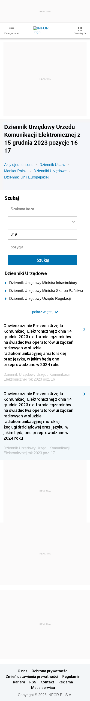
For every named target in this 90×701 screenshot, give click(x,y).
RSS (32, 682)
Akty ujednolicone (18, 165)
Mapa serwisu (43, 687)
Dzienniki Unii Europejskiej (26, 177)
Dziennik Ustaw (52, 165)
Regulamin (71, 676)
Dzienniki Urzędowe (50, 171)
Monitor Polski (15, 171)
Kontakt (47, 682)
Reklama (65, 682)
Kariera (19, 682)
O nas (22, 671)
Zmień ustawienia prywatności (32, 676)
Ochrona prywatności (50, 671)
